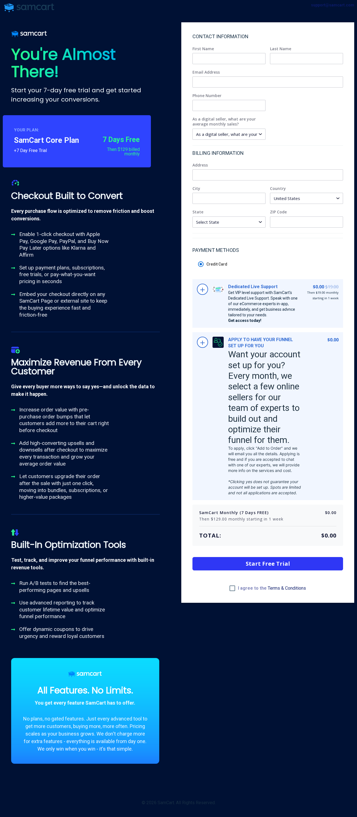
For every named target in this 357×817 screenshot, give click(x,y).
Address (200, 165)
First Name (203, 48)
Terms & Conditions (287, 588)
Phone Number (206, 95)
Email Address (206, 72)
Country (278, 188)
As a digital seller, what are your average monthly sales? (224, 122)
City (196, 188)
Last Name (280, 48)
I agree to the (272, 588)
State (197, 212)
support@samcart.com (332, 5)
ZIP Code (278, 212)
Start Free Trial (268, 563)
